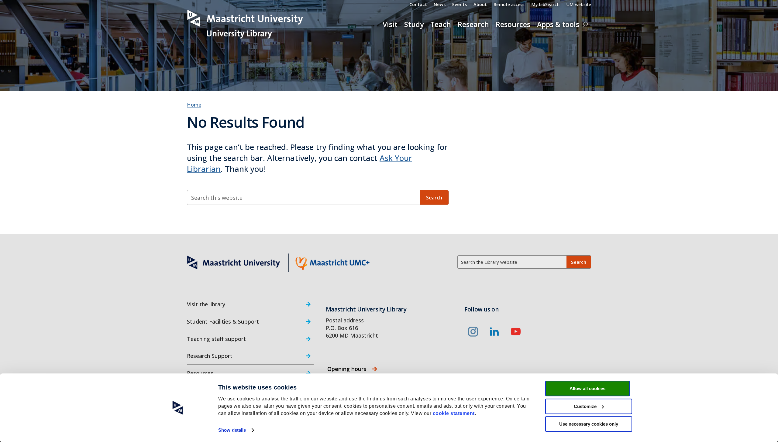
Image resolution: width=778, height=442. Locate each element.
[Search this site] (585, 24)
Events (459, 4)
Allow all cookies (587, 388)
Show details (232, 430)
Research (473, 24)
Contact (418, 4)
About (480, 4)
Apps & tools (558, 24)
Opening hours (346, 368)
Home (194, 104)
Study (414, 24)
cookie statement (454, 413)
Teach (440, 24)
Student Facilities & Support (223, 321)
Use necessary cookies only (588, 424)
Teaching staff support (216, 338)
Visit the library (206, 304)
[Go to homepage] (245, 24)
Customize (585, 406)
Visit (390, 24)
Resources (513, 24)
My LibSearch (545, 4)
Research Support (209, 355)
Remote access (509, 4)
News (440, 4)
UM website (578, 4)
